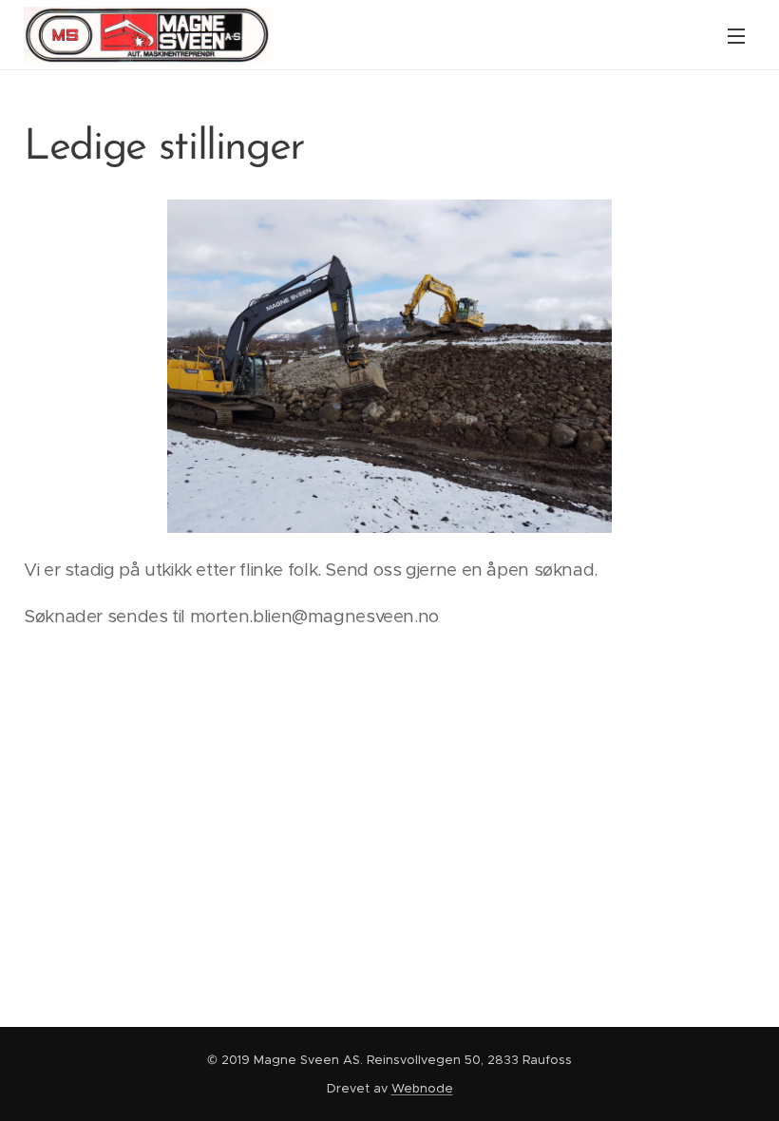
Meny (736, 35)
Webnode (422, 1088)
